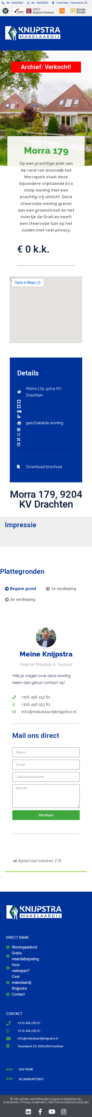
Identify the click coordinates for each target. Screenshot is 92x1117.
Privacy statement (33, 1102)
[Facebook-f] (40, 1112)
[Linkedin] (28, 1112)
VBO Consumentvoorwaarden (68, 1102)
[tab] (20, 588)
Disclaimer (10, 1102)
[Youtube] (52, 1112)
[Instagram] (64, 1112)
